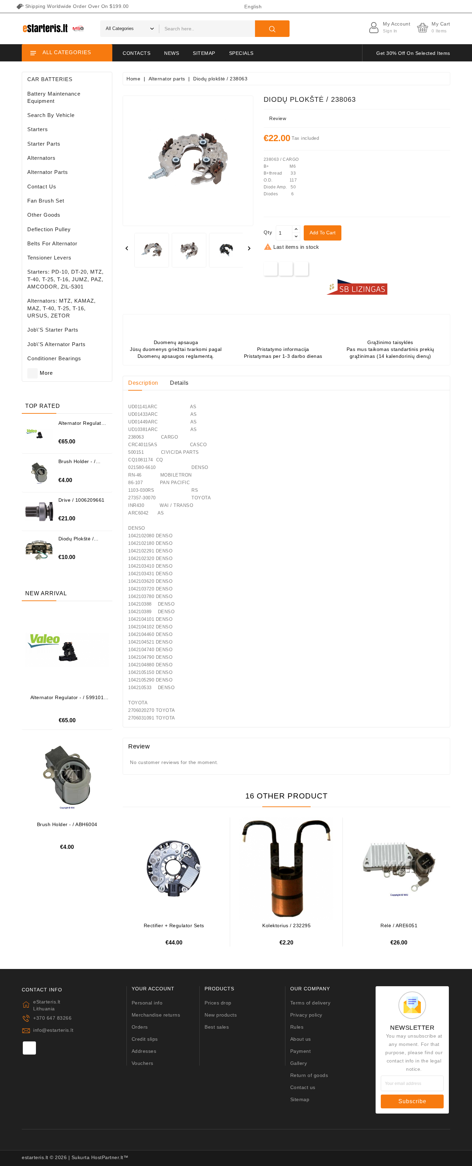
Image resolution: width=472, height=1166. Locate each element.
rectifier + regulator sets (174, 925)
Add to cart (323, 232)
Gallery (298, 1063)
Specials (241, 53)
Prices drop (218, 1003)
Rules (297, 1027)
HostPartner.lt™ (110, 1157)
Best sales (217, 1027)
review (277, 118)
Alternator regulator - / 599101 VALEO (82, 425)
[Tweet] (286, 269)
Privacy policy (306, 1015)
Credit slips (145, 1039)
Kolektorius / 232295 (286, 925)
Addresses (144, 1051)
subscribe (412, 1101)
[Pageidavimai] (76, 646)
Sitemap (204, 53)
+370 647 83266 (52, 1018)
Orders (140, 1027)
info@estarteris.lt (53, 1030)
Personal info (147, 1003)
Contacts (136, 53)
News (171, 53)
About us (300, 1039)
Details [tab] (179, 383)
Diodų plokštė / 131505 (76, 541)
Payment (300, 1051)
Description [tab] (143, 383)
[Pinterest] (301, 269)
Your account (153, 988)
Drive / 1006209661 (81, 500)
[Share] (270, 269)
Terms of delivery (310, 1003)
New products (221, 1015)
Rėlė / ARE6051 (398, 925)
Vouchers (142, 1063)
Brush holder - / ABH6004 (77, 464)
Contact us (302, 1087)
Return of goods (309, 1075)
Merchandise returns (156, 1015)
